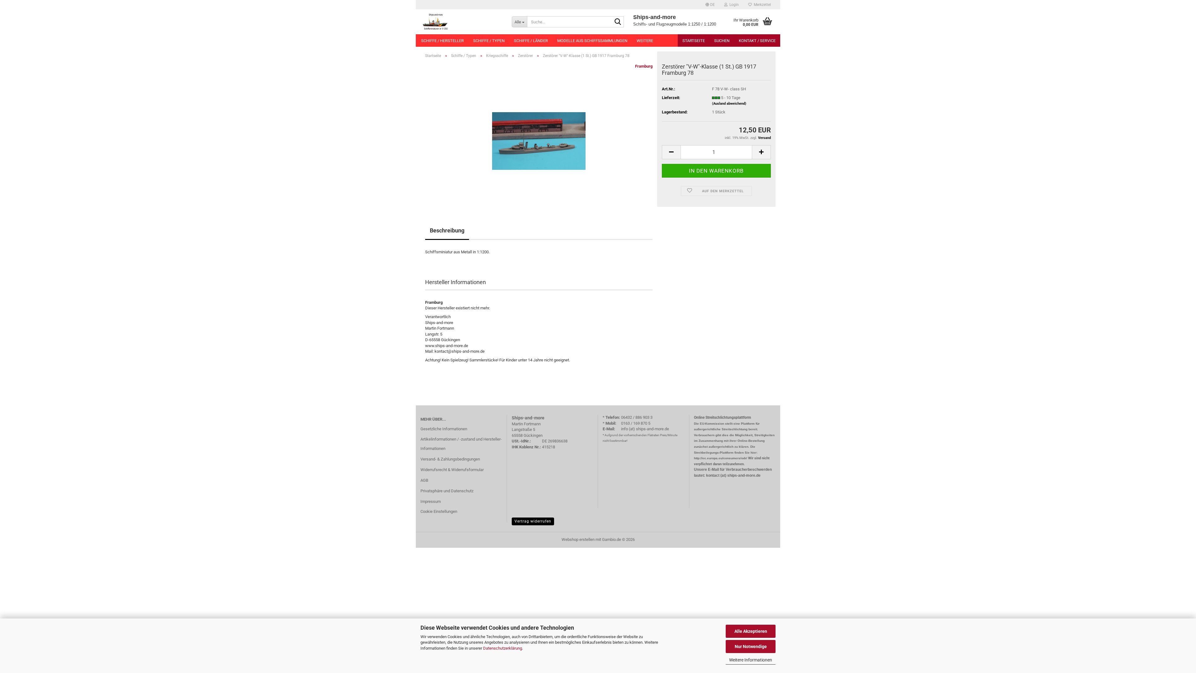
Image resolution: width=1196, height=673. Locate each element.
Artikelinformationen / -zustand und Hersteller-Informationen (461, 444)
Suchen (721, 40)
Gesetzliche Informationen (443, 429)
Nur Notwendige (751, 646)
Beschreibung (447, 230)
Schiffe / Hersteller (442, 40)
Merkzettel (761, 4)
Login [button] (733, 4)
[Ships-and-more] (461, 21)
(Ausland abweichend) (729, 104)
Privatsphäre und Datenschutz (446, 491)
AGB (424, 480)
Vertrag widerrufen (533, 521)
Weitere (645, 40)
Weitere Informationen (750, 659)
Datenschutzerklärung (502, 648)
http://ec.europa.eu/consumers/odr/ (720, 458)
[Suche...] (618, 22)
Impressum (430, 501)
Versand (764, 138)
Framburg (644, 66)
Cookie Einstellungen (438, 511)
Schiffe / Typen (489, 40)
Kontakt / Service (757, 40)
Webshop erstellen (578, 539)
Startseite (693, 40)
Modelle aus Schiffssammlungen (592, 40)
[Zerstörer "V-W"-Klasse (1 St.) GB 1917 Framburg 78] (539, 133)
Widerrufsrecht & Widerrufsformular (452, 469)
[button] (710, 4)
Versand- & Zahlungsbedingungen (450, 459)
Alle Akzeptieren (750, 631)
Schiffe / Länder (531, 40)
